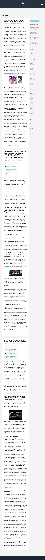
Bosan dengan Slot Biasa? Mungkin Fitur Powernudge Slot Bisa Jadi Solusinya (34, 44)
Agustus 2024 (32, 79)
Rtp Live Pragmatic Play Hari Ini (11, 174)
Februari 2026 (32, 57)
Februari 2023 (32, 102)
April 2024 (31, 84)
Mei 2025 (31, 68)
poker (14, 547)
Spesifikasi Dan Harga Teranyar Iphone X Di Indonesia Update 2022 (15, 20)
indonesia (7, 145)
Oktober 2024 (32, 77)
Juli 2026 (31, 52)
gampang (12, 331)
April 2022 (31, 113)
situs (16, 547)
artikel (7, 547)
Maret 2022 (32, 114)
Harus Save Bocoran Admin (10, 352)
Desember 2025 (32, 59)
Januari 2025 (32, 73)
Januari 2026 (32, 58)
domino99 (10, 547)
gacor (10, 331)
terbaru (16, 145)
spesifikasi (13, 145)
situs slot (31, 125)
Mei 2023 (31, 98)
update (18, 145)
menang (15, 331)
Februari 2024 (32, 87)
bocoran (6, 331)
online (17, 331)
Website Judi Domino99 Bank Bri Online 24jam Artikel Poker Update (15, 340)
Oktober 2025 (32, 62)
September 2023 (32, 93)
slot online (31, 128)
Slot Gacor (19, 23)
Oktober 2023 (32, 92)
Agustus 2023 (32, 94)
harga (5, 145)
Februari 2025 (32, 72)
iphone (10, 145)
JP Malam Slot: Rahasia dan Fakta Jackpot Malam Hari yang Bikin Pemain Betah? (35, 31)
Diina (22, 3)
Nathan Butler (14, 23)
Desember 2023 (32, 89)
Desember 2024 (32, 74)
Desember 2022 (32, 104)
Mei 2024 (31, 83)
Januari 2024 (32, 88)
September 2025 (32, 63)
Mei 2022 (31, 112)
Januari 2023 (32, 103)
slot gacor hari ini (33, 130)
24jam (5, 547)
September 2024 (32, 78)
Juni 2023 (31, 97)
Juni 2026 (31, 53)
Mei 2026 (31, 54)
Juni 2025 (31, 67)
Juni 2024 (31, 82)
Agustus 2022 (32, 109)
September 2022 (32, 108)
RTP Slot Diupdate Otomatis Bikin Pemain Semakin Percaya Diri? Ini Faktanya (34, 27)
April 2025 (31, 69)
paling (19, 331)
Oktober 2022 (32, 107)
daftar (8, 331)
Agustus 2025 (32, 64)
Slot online (32, 133)
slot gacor (31, 123)
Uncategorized (20, 160)
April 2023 (31, 99)
